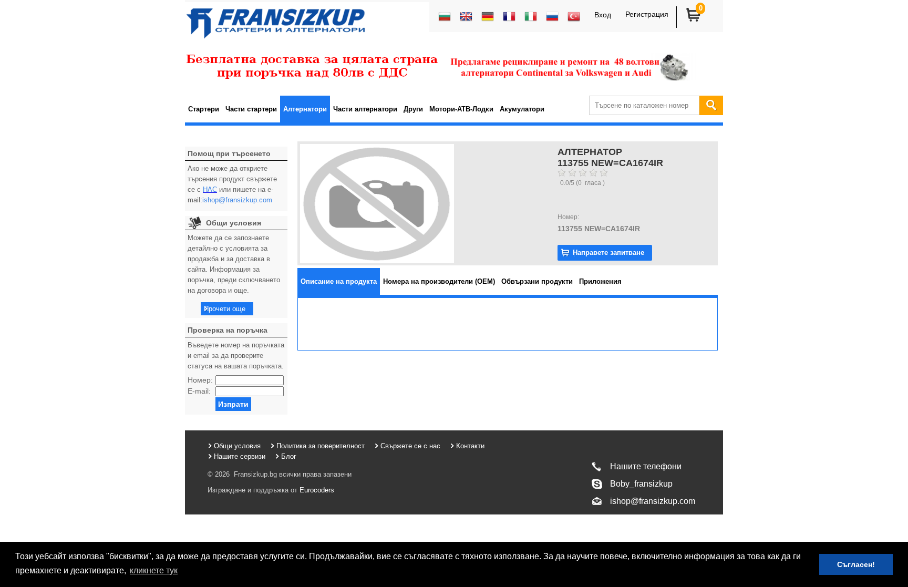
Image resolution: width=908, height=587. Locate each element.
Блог (288, 456)
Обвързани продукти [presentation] (537, 281)
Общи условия (237, 446)
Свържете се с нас (410, 446)
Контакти (470, 446)
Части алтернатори (365, 109)
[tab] (338, 281)
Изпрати (233, 404)
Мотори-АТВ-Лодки (461, 109)
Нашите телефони (646, 466)
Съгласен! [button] (856, 564)
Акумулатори (522, 109)
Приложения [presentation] (600, 281)
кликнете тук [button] (154, 570)
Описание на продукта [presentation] (339, 281)
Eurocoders (315, 490)
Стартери (203, 109)
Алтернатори (305, 109)
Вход (602, 15)
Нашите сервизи (239, 456)
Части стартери (251, 109)
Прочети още (224, 309)
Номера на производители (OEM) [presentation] (439, 281)
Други (413, 109)
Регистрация (646, 14)
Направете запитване (608, 252)
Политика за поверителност (320, 446)
